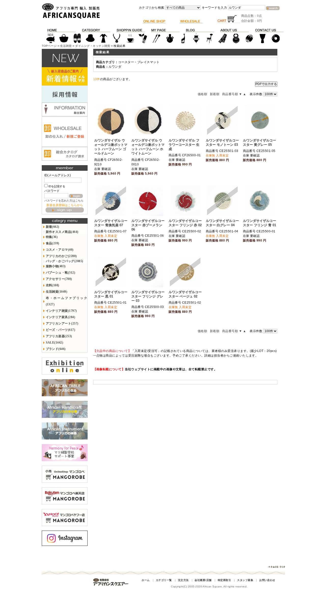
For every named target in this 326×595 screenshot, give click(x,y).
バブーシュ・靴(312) (60, 272)
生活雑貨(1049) (56, 291)
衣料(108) (52, 285)
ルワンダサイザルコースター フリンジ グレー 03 (148, 296)
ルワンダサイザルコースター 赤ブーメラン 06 (148, 225)
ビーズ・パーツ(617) (60, 330)
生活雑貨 (66, 45)
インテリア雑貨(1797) (61, 311)
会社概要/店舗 (203, 580)
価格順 (202, 94)
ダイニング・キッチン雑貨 (92, 45)
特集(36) (52, 237)
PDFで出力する (266, 84)
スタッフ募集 (245, 580)
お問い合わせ (267, 580)
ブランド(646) (56, 349)
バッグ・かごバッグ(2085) (64, 261)
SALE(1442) (54, 342)
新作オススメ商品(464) (62, 232)
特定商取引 (224, 580)
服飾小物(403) (56, 266)
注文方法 (183, 580)
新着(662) (52, 227)
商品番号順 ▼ (232, 94)
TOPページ (49, 45)
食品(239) (52, 243)
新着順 (214, 94)
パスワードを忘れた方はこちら (64, 200)
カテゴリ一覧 (164, 580)
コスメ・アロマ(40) (60, 249)
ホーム (146, 580)
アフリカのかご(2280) (61, 256)
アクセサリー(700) (59, 279)
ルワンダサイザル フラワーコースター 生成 (184, 144)
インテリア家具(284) (60, 317)
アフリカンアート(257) (62, 323)
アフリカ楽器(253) (59, 336)
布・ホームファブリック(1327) (66, 301)
